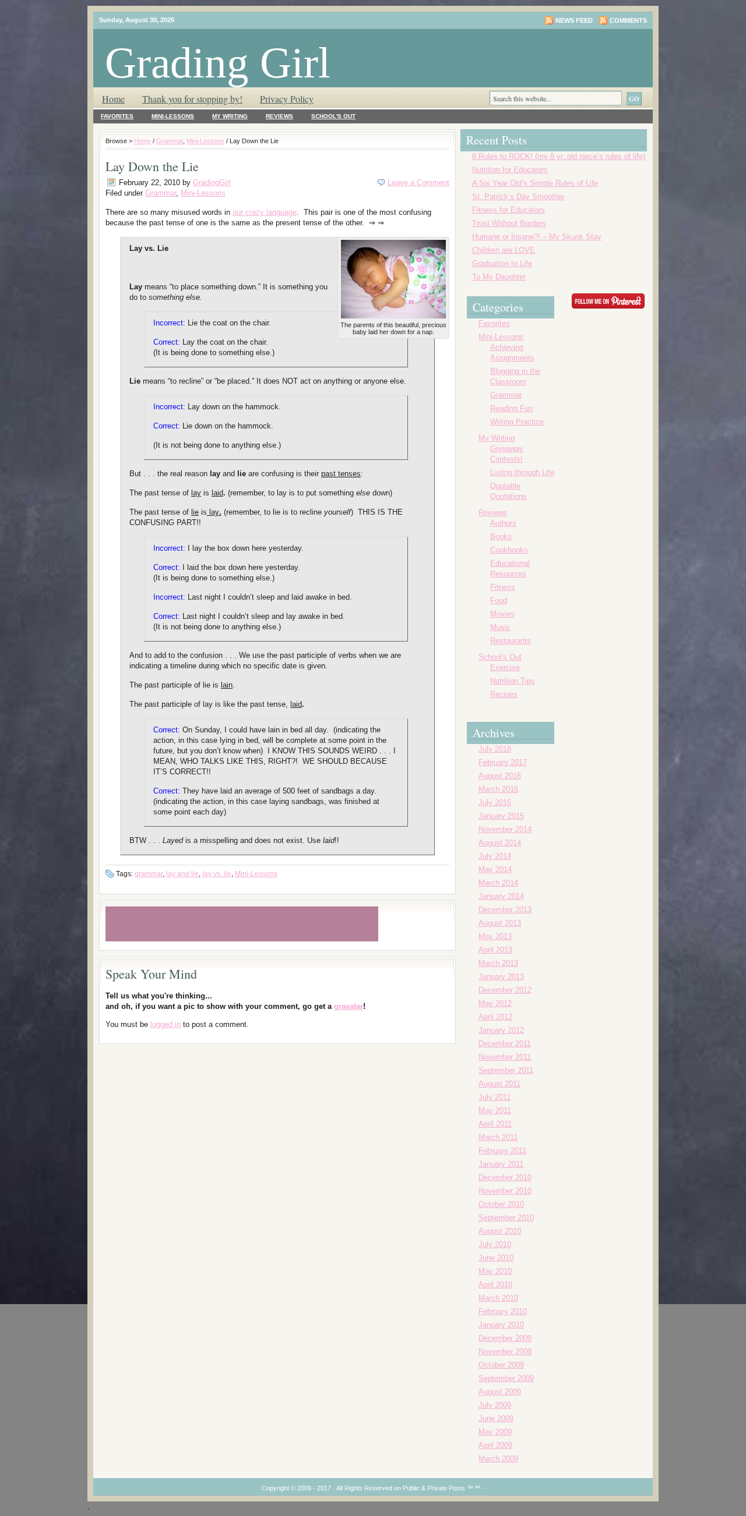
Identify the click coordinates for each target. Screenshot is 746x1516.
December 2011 (504, 1043)
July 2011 (494, 1097)
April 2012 (495, 1016)
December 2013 (505, 909)
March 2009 (498, 1458)
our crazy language (265, 212)
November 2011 (504, 1057)
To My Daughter (499, 276)
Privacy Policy (287, 99)
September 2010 (506, 1217)
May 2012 (495, 1003)
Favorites (117, 116)
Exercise (505, 667)
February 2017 (502, 762)
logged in (165, 1024)
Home (113, 99)
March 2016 (498, 789)
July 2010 (494, 1244)
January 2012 (501, 1030)
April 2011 (495, 1124)
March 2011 (498, 1137)
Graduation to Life (502, 263)
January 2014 (501, 896)
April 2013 (495, 949)
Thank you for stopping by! (192, 99)
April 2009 (495, 1445)
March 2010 (498, 1298)
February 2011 (502, 1150)
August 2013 (499, 923)
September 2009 (506, 1378)
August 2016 (499, 775)
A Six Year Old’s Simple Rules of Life (535, 183)
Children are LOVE (503, 250)
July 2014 (494, 856)
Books (501, 536)
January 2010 (501, 1324)
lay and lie (182, 874)
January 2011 (500, 1164)
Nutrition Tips (512, 680)
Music (500, 627)
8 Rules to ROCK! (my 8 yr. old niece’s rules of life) (558, 156)
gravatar (348, 1006)
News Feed (574, 20)
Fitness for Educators (508, 210)
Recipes (504, 694)
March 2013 (498, 963)
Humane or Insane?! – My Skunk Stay (536, 236)
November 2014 (505, 829)
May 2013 (495, 936)
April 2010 (495, 1284)
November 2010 (505, 1190)
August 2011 (499, 1083)
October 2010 (501, 1204)
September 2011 (505, 1070)
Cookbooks (509, 550)
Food (498, 600)
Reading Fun (511, 408)
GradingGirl (212, 182)
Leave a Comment (418, 182)
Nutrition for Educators (510, 169)
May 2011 (494, 1110)
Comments (628, 20)
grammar (149, 874)
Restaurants (510, 640)
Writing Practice (517, 421)
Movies (502, 614)
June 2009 (495, 1418)
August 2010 (499, 1231)
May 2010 (495, 1271)
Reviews (279, 116)
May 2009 (495, 1432)
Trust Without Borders (509, 223)
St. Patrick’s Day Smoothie (518, 196)
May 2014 (495, 869)
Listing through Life (522, 472)
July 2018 (494, 749)
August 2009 (499, 1391)
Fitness (502, 587)
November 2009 (505, 1351)
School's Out (333, 116)
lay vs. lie (216, 874)
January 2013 (501, 976)
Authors (503, 523)
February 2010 (502, 1311)
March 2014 (498, 883)
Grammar (169, 140)
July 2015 (494, 802)
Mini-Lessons (173, 116)
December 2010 (505, 1177)
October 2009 (501, 1365)
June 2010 (495, 1257)
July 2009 (494, 1405)
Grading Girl (217, 62)
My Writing (230, 116)
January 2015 (501, 816)
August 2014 (499, 842)
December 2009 (505, 1338)
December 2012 (505, 990)
